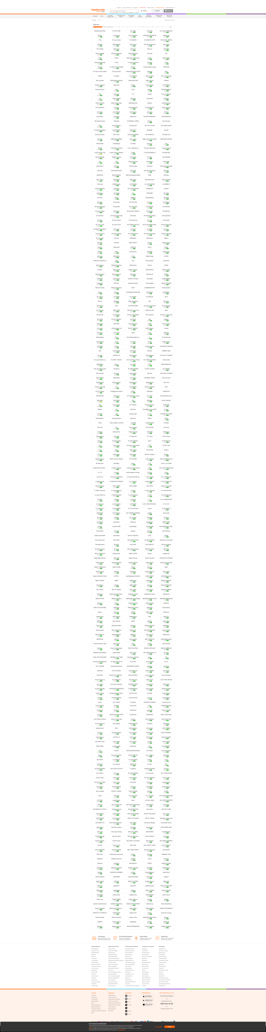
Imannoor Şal (110, 970)
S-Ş (152, 26)
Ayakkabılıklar (144, 960)
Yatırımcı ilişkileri (94, 999)
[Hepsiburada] (98, 10)
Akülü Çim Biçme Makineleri (130, 981)
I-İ (131, 26)
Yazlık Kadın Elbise (128, 975)
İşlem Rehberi (110, 1010)
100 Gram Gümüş (94, 962)
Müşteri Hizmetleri (150, 7)
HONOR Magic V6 (162, 985)
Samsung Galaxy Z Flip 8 (163, 981)
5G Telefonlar (161, 974)
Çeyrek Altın (93, 977)
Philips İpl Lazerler (111, 952)
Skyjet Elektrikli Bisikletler (113, 983)
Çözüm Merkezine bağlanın (166, 996)
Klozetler (143, 970)
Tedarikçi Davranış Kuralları (113, 1001)
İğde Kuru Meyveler (128, 954)
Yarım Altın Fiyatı (145, 968)
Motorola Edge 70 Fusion (163, 970)
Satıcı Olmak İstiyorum (112, 997)
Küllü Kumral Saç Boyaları (130, 950)
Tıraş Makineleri (145, 950)
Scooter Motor (94, 958)
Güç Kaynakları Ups (145, 983)
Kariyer (92, 1003)
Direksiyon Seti (94, 979)
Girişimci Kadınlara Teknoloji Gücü (114, 1003)
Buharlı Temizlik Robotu (146, 977)
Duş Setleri (144, 985)
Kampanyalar (135, 7)
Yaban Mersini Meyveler (129, 948)
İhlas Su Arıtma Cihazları (112, 981)
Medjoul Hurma (128, 956)
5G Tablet (160, 972)
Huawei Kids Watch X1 (163, 958)
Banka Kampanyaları (112, 1008)
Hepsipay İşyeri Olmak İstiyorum (114, 999)
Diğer (171, 26)
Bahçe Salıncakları (145, 966)
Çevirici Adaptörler (145, 972)
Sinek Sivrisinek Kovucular (96, 966)
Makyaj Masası (145, 964)
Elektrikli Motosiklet (95, 952)
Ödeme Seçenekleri (112, 1006)
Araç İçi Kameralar (145, 954)
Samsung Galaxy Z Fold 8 (163, 977)
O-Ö (144, 26)
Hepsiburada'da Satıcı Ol (170, 7)
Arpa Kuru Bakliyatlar (129, 958)
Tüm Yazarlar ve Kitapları (163, 950)
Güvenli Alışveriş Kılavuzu (96, 1008)
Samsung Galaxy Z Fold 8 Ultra (164, 979)
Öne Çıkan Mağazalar (98, 26)
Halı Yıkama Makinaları (146, 962)
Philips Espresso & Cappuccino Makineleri (116, 960)
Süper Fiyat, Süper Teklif (127, 7)
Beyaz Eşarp (127, 983)
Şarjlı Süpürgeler (145, 974)
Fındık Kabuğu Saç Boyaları (130, 962)
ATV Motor (93, 956)
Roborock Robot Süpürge (112, 950)
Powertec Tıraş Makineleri (113, 964)
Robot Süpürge (94, 970)
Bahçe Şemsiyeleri (145, 975)
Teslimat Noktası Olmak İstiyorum (114, 1004)
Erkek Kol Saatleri (94, 985)
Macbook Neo (161, 964)
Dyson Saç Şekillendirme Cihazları (114, 972)
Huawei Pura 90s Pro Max (163, 960)
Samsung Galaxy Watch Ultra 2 (164, 983)
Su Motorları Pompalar (146, 979)
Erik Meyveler (127, 977)
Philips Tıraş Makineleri (112, 966)
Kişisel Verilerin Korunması (96, 1004)
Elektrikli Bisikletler (94, 948)
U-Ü (157, 26)
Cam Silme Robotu (94, 975)
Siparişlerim (119, 7)
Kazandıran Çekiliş (162, 966)
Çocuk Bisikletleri (94, 960)
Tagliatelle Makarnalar (129, 960)
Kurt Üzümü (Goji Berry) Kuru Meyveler (132, 985)
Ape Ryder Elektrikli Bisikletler (113, 977)
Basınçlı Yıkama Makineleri (147, 956)
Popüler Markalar (162, 954)
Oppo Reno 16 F (162, 975)
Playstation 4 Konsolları (95, 964)
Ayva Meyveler (128, 972)
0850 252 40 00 (166, 1004)
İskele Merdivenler (128, 979)
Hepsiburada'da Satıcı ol (170, 20)
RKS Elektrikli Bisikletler (112, 954)
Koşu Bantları (144, 948)
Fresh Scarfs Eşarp (111, 948)
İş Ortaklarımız (94, 997)
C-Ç (119, 26)
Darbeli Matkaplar (128, 968)
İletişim (92, 1012)
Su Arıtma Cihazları (94, 968)
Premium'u (99, 11)
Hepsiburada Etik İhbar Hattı (167, 1008)
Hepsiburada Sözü (162, 948)
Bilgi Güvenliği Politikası (95, 1006)
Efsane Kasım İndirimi (163, 956)
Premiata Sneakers (111, 979)
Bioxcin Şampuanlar (112, 985)
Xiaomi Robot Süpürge (112, 974)
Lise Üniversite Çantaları (95, 981)
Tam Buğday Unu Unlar (129, 974)
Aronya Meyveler (128, 966)
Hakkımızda (93, 995)
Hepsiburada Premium (160, 7)
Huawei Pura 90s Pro (163, 962)
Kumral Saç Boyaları (129, 952)
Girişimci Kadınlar (142, 7)
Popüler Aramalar (162, 952)
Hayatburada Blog (111, 995)
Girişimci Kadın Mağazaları (108, 26)
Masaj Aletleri (144, 958)
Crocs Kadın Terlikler (112, 962)
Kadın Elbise (93, 954)
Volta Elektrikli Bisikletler (112, 956)
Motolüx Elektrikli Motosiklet (113, 968)
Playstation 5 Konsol (95, 950)
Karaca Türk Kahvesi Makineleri (114, 975)
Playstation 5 (161, 968)
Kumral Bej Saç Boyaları (129, 970)
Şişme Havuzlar (94, 972)
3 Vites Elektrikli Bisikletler (130, 964)
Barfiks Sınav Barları (145, 981)
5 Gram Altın (93, 974)
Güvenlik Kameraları (145, 952)
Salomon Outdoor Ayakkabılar (113, 958)
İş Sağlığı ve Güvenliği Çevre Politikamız (98, 1010)
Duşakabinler (93, 983)
